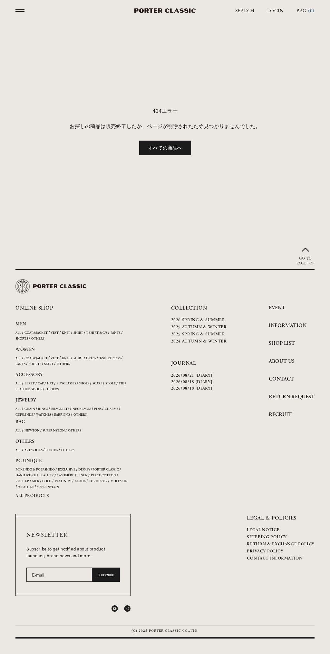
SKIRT (48, 364)
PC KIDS (51, 450)
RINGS (43, 409)
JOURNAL (184, 363)
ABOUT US (282, 361)
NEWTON (32, 431)
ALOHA (80, 481)
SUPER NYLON (54, 431)
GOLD (47, 481)
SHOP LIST (282, 343)
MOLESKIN (119, 481)
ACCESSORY (29, 375)
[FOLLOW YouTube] (115, 608)
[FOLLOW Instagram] (127, 608)
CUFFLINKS (24, 415)
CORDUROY (98, 481)
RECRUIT (280, 414)
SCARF (97, 384)
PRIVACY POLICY (265, 551)
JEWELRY (25, 400)
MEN (20, 324)
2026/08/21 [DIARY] (191, 375)
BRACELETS (60, 409)
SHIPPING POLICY (267, 537)
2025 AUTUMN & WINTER (199, 327)
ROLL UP (22, 481)
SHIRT (78, 333)
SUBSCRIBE (106, 575)
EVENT (277, 307)
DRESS (91, 358)
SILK (35, 481)
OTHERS (37, 339)
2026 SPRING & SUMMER (198, 320)
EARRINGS (62, 415)
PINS (98, 409)
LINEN (82, 475)
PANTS (116, 333)
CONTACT (281, 379)
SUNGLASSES (66, 384)
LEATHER (46, 475)
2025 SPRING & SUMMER (198, 334)
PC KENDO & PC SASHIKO (35, 470)
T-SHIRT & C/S (96, 333)
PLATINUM (63, 481)
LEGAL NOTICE (263, 530)
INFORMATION (287, 325)
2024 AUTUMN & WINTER (199, 341)
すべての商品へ (165, 147)
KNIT (66, 333)
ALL (18, 333)
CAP (41, 384)
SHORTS (21, 339)
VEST (55, 333)
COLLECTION (189, 308)
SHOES (84, 384)
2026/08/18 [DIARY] (191, 382)
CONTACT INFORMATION (274, 558)
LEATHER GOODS (28, 389)
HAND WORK (25, 475)
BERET (29, 384)
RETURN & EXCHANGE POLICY (281, 544)
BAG (20, 422)
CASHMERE (65, 475)
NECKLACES (82, 409)
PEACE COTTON (103, 475)
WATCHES (43, 415)
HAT (50, 384)
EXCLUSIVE (66, 470)
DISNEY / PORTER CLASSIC (98, 470)
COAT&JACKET (36, 333)
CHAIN (29, 409)
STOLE (110, 384)
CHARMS (111, 409)
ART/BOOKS (33, 450)
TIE (121, 384)
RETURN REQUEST (292, 396)
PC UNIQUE (28, 461)
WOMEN (25, 349)
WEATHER (26, 487)
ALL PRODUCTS (32, 496)
